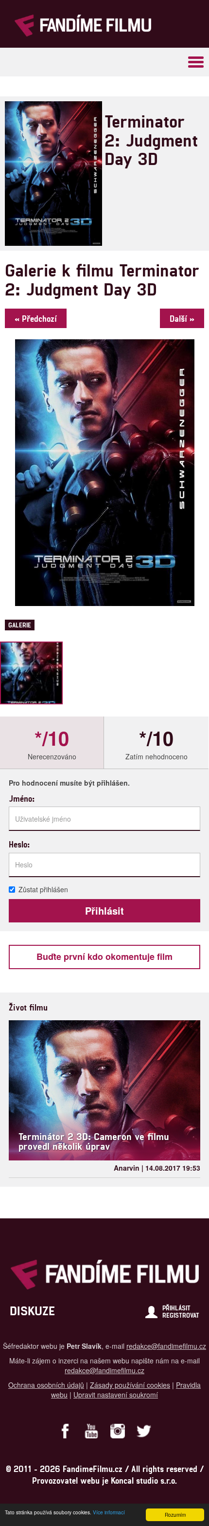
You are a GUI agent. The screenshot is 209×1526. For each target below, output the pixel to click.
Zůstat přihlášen (43, 889)
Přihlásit (176, 1308)
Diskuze (32, 1310)
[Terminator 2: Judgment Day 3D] (31, 673)
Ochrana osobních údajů (46, 1385)
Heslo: (19, 844)
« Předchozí (36, 318)
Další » (182, 318)
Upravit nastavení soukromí (115, 1394)
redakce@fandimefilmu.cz (166, 1346)
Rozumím (175, 1514)
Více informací (109, 1512)
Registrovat (180, 1315)
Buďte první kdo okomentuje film (104, 956)
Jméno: (22, 798)
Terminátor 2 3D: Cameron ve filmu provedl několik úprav (93, 1141)
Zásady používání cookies (130, 1385)
